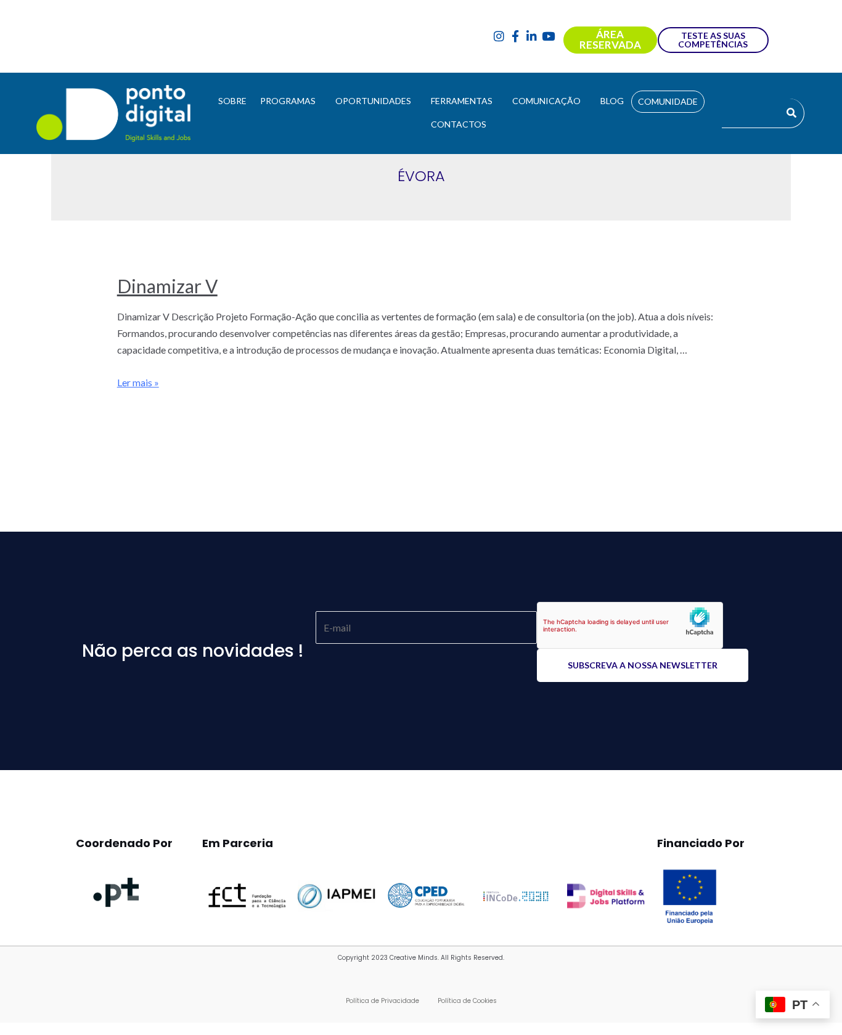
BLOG (612, 100)
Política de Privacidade (382, 1000)
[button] (291, 101)
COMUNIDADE (668, 101)
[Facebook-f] (515, 36)
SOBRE (232, 100)
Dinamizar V (167, 286)
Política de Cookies (467, 1000)
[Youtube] (548, 36)
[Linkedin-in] (531, 36)
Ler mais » (138, 382)
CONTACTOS (458, 124)
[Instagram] (499, 36)
